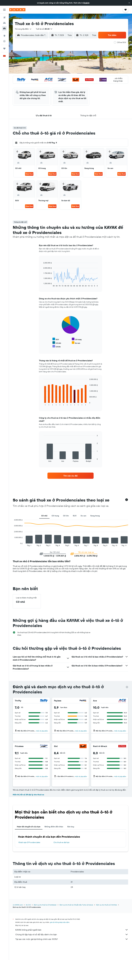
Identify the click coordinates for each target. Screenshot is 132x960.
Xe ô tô (28, 905)
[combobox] (23, 29)
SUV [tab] (74, 516)
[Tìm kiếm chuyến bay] (4, 17)
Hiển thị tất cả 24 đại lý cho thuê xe (28, 794)
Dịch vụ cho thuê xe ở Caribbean (45, 905)
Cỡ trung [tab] (55, 516)
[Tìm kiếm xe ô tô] (4, 28)
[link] (70, 476)
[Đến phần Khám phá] (4, 35)
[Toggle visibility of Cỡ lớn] (56, 346)
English (86, 3)
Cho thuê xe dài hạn (61, 842)
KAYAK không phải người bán (28, 929)
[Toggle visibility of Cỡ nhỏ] (56, 342)
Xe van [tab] (83, 516)
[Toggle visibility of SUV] (55, 339)
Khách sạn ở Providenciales (29, 842)
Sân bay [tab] (70, 826)
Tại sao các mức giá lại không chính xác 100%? (36, 939)
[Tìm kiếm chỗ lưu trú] (4, 23)
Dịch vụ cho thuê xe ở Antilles (106, 905)
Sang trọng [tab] (95, 516)
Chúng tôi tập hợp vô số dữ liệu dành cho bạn (36, 934)
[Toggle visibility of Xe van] (76, 342)
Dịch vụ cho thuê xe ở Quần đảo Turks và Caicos (76, 905)
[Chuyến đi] (4, 48)
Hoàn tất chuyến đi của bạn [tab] (28, 826)
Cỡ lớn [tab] (66, 516)
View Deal (29, 174)
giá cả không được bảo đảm (59, 922)
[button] (129, 3)
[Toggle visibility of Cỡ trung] (76, 339)
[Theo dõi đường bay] (4, 41)
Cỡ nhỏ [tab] (44, 516)
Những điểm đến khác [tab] (53, 826)
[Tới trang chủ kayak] (17, 9)
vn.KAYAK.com (18, 905)
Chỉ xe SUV (121, 42)
